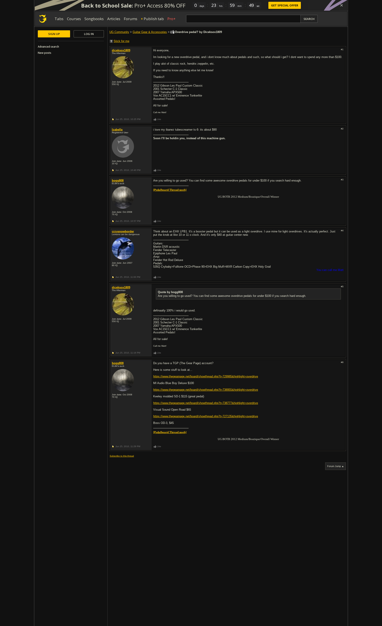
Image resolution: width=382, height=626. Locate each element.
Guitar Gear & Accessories (150, 32)
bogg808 (118, 180)
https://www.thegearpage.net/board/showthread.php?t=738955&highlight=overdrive (205, 389)
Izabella (117, 129)
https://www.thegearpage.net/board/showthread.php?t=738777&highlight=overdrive (205, 403)
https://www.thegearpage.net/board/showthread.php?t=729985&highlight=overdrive (205, 376)
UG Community (119, 32)
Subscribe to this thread (122, 456)
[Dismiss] (341, 5)
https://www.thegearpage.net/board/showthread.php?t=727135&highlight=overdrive (205, 416)
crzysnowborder (123, 231)
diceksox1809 (121, 50)
